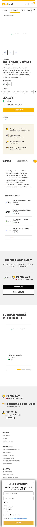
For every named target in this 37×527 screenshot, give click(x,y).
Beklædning (14, 10)
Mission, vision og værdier (10, 477)
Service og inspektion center (11, 449)
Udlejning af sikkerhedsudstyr (11, 461)
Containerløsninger (8, 458)
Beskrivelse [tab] (7, 161)
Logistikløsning (7, 464)
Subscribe (18, 522)
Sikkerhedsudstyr (8, 441)
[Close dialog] (33, 482)
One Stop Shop (7, 452)
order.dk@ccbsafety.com (20, 403)
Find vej (10, 418)
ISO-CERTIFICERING (8, 472)
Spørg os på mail (18, 292)
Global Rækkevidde (8, 475)
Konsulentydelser (8, 455)
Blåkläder (6, 59)
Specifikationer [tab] (22, 161)
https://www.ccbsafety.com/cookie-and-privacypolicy (18, 518)
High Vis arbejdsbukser (9, 15)
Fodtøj (23, 10)
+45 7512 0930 (23, 276)
